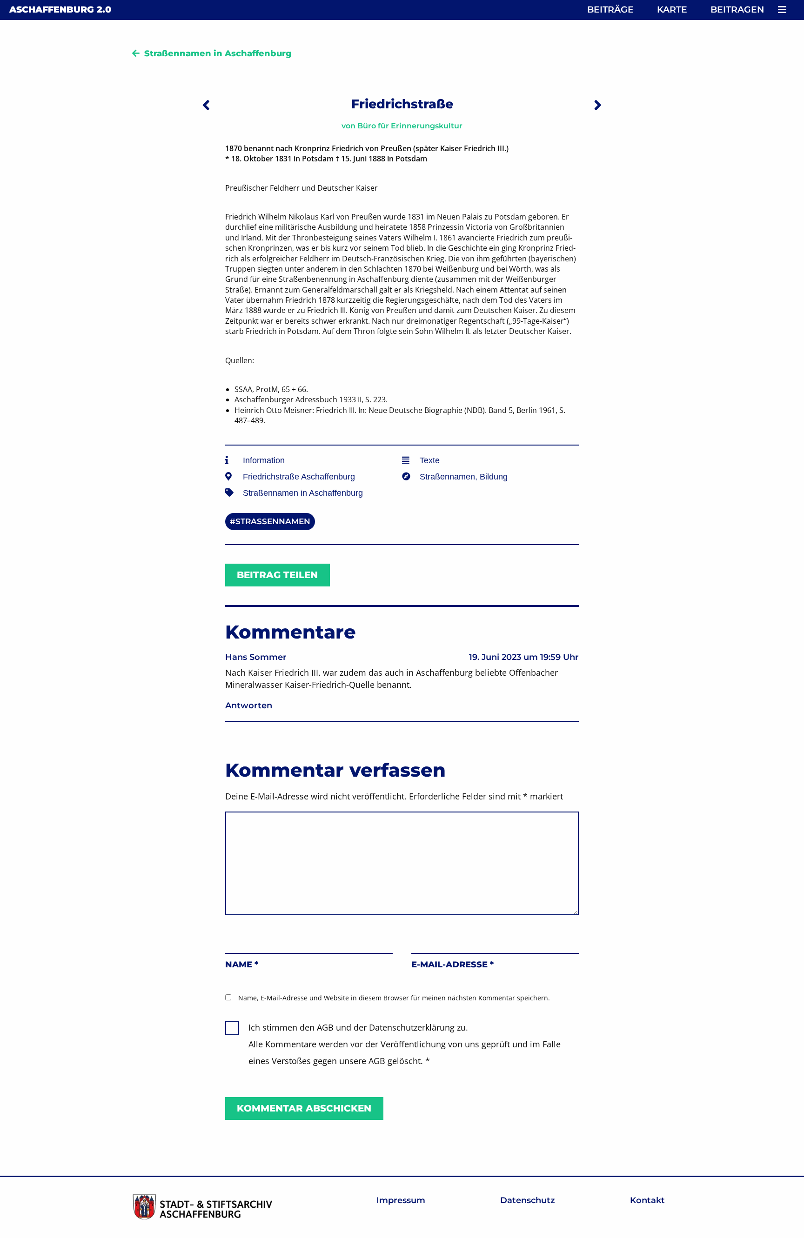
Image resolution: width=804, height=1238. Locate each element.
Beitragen (737, 9)
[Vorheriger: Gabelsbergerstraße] (206, 105)
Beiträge (610, 9)
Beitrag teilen (277, 574)
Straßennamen (447, 476)
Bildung (494, 476)
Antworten (248, 705)
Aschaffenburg (60, 9)
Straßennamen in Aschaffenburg (218, 53)
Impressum (400, 1200)
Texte (430, 460)
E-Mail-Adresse (452, 964)
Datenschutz (527, 1200)
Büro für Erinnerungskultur (409, 125)
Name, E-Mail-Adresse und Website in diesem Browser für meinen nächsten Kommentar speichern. (394, 997)
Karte (672, 9)
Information (264, 460)
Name (241, 964)
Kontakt (647, 1200)
